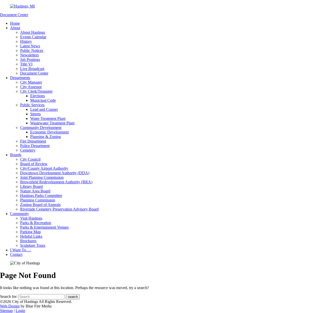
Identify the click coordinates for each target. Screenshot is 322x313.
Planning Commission (37, 200)
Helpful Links (31, 236)
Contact (16, 254)
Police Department (35, 146)
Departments (20, 78)
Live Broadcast (32, 68)
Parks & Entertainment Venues (44, 227)
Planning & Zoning (45, 136)
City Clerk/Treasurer (36, 91)
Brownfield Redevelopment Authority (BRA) (56, 182)
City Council (30, 159)
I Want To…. (20, 250)
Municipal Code (43, 100)
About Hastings (32, 32)
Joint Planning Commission (42, 177)
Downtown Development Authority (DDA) (54, 173)
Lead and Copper (44, 109)
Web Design (10, 306)
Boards (15, 155)
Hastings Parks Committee (41, 195)
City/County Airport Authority (44, 168)
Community (19, 214)
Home (15, 23)
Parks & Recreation (35, 223)
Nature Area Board (35, 191)
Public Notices (31, 50)
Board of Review (34, 164)
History (26, 41)
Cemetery (27, 150)
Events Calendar (33, 37)
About (15, 28)
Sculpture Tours (32, 245)
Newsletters (29, 55)
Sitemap (6, 310)
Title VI (26, 64)
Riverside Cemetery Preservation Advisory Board (59, 209)
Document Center (14, 15)
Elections (37, 96)
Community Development (40, 127)
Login (20, 310)
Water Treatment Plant (47, 118)
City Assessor (31, 87)
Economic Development (49, 132)
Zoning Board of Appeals (40, 204)
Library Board (31, 186)
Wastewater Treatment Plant (52, 123)
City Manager (31, 82)
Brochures (28, 241)
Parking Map (30, 232)
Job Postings (30, 59)
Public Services (32, 105)
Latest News (30, 46)
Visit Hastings (31, 218)
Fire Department (33, 141)
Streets (35, 114)
